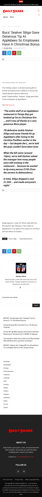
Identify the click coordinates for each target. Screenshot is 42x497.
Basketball (7, 365)
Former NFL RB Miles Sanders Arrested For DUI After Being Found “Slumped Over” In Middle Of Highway (21, 333)
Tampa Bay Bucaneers (25, 239)
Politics (5, 391)
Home (4, 26)
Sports (10, 26)
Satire (5, 401)
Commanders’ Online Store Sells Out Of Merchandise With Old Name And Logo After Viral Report (21, 340)
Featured (6, 375)
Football (16, 26)
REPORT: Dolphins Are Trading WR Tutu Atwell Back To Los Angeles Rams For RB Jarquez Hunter (20, 346)
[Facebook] (4, 53)
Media (5, 388)
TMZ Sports (9, 105)
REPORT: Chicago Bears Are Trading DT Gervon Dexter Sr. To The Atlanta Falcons (19, 319)
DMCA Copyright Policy (32, 479)
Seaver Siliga (13, 239)
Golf (4, 381)
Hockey (6, 384)
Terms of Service (8, 479)
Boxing (5, 368)
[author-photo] (21, 273)
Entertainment (8, 371)
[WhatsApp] (19, 53)
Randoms (6, 397)
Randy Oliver (8, 48)
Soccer (5, 404)
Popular (6, 394)
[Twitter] (9, 53)
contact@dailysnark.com (25, 457)
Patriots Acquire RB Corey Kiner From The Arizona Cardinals (20, 326)
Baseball (6, 361)
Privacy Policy (19, 479)
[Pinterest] (14, 53)
